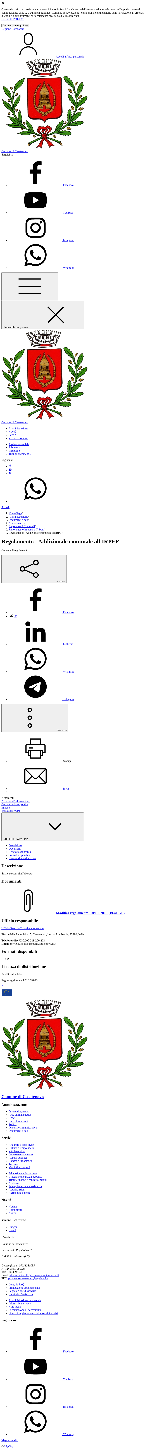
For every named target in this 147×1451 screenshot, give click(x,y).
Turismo (13, 1164)
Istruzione (14, 450)
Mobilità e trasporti (19, 1167)
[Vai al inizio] (2, 986)
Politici (12, 1124)
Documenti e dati (18, 519)
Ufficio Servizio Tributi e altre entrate (22, 928)
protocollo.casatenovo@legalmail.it (28, 1278)
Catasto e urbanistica (20, 1160)
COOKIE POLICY (12, 19)
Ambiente (14, 1183)
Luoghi (13, 1226)
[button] (18, 428)
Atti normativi (16, 523)
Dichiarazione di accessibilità (25, 1309)
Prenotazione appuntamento (24, 1287)
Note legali (15, 1306)
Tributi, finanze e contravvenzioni (28, 1179)
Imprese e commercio (21, 1154)
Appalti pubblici (18, 1157)
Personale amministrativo (23, 1127)
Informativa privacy (20, 1303)
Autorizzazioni (17, 1189)
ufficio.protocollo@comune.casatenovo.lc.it (34, 1275)
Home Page (15, 513)
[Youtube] (10, 470)
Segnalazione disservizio (22, 1290)
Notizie (13, 1206)
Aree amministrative (20, 1114)
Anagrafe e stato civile (21, 1144)
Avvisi (12, 1213)
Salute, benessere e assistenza (25, 1186)
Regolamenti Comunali (22, 526)
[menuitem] (41, 612)
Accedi (5, 507)
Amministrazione (18, 516)
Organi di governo (19, 1111)
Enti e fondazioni (18, 1121)
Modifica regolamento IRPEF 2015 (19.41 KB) (90, 913)
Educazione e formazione (23, 1173)
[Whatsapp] (35, 501)
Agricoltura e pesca (19, 1192)
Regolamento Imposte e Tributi (26, 529)
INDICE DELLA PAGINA (16, 839)
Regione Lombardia (12, 28)
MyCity (8, 1446)
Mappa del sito (9, 1440)
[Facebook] (10, 466)
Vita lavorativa (17, 1151)
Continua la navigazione (15, 25)
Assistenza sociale (19, 444)
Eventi (12, 1230)
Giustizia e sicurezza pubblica (25, 1176)
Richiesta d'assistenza (21, 1294)
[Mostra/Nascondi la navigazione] (29, 286)
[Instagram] (10, 473)
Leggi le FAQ (16, 1284)
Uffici (12, 1117)
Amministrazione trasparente (25, 1300)
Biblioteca (14, 447)
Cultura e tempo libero (21, 1147)
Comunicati (15, 1209)
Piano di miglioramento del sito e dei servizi (33, 1313)
